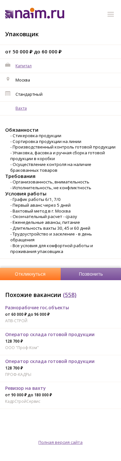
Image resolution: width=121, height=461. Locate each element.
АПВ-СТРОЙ (16, 321)
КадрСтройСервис (22, 401)
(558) (69, 295)
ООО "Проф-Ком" (22, 347)
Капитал (23, 66)
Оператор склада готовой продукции (50, 334)
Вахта (21, 108)
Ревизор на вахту (25, 388)
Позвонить (91, 274)
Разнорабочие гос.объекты (37, 307)
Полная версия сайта (60, 442)
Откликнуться (30, 274)
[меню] (111, 15)
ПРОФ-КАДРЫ (18, 374)
